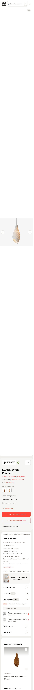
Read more (7, 567)
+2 (26, 669)
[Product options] (26, 649)
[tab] (14, 503)
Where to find (9, 508)
